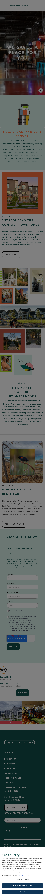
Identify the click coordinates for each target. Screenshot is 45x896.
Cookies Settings (22, 879)
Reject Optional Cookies (22, 885)
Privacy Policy (22, 875)
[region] (22, 871)
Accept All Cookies (22, 892)
